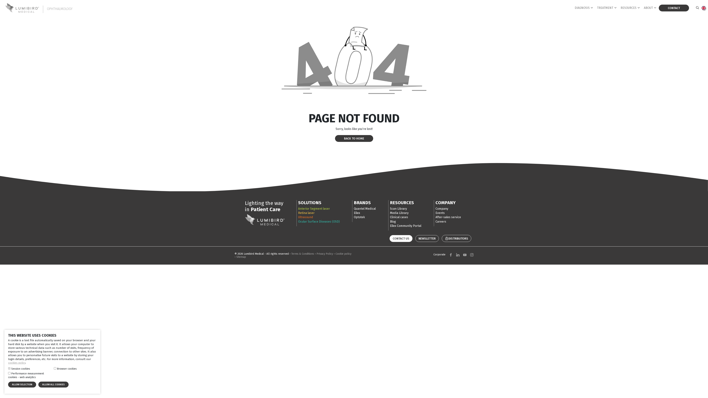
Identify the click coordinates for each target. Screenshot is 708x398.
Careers (440, 221)
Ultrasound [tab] (305, 217)
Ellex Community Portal (405, 226)
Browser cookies (67, 368)
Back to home (354, 138)
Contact (674, 8)
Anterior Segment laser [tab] (314, 208)
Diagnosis (582, 8)
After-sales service (448, 217)
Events (440, 213)
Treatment (605, 8)
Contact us (401, 238)
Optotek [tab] (359, 217)
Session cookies (20, 368)
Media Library (399, 213)
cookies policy (16, 362)
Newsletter (427, 238)
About (648, 8)
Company (441, 208)
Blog (393, 221)
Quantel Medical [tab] (365, 208)
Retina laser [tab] (306, 213)
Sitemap (241, 257)
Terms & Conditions (303, 253)
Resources (628, 8)
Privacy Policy (325, 253)
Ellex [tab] (357, 213)
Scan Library (398, 208)
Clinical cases (399, 217)
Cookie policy (343, 253)
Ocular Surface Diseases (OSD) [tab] (319, 221)
